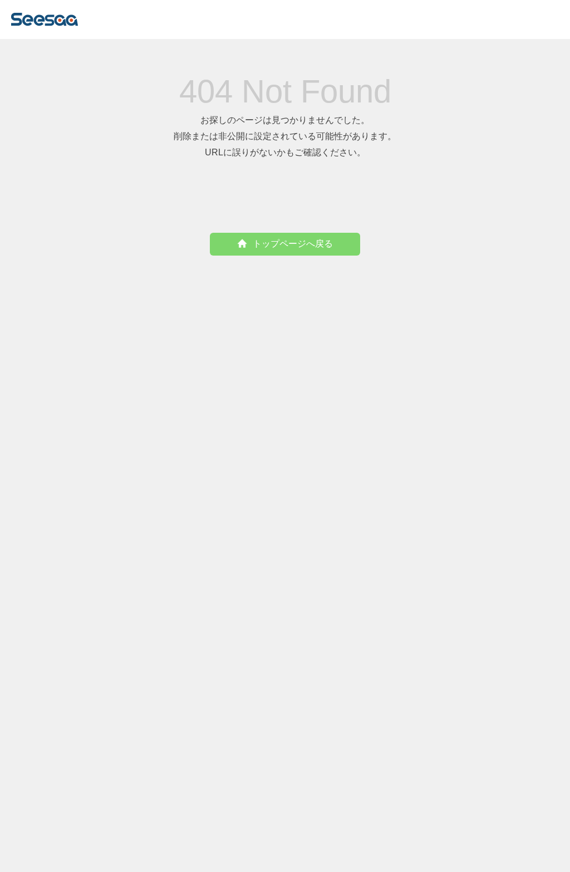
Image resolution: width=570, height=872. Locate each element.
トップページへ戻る (293, 243)
